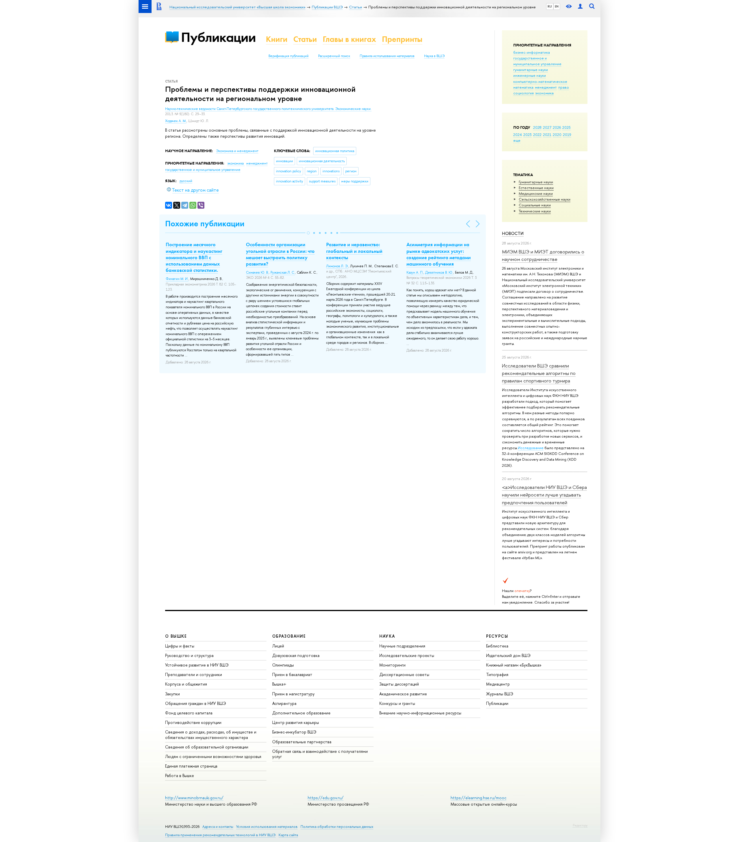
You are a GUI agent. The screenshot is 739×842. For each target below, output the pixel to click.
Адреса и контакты (217, 826)
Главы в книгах (349, 39)
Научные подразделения (402, 646)
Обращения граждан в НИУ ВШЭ (195, 703)
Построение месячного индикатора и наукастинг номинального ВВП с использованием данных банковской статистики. (194, 257)
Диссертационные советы (404, 674)
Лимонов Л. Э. (337, 266)
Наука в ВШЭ (434, 56)
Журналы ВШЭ (499, 694)
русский (186, 181)
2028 (537, 127)
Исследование (531, 447)
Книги (277, 39)
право (563, 87)
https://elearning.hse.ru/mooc (478, 797)
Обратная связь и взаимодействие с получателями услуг (320, 753)
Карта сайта (288, 834)
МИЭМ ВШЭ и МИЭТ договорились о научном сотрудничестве (543, 255)
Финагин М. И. (177, 279)
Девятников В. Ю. (439, 272)
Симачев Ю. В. (257, 272)
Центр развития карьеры (295, 722)
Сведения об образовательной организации (206, 747)
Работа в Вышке (179, 775)
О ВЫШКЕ (176, 636)
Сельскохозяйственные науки (544, 199)
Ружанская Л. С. (282, 272)
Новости (513, 233)
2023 (527, 134)
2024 (517, 134)
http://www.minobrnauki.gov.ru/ (194, 797)
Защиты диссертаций (399, 684)
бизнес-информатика (531, 52)
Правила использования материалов (387, 56)
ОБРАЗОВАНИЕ (289, 636)
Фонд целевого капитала (188, 713)
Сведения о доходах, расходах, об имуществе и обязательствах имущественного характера (210, 734)
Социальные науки (535, 205)
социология (523, 93)
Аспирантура (284, 703)
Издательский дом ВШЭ (508, 655)
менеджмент (546, 87)
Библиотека (497, 646)
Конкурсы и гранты (397, 703)
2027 (547, 127)
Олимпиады (283, 665)
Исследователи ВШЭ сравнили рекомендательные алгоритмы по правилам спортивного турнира (539, 373)
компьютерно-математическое (540, 81)
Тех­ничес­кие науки (535, 211)
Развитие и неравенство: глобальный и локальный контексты (354, 250)
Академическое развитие (403, 694)
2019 (567, 134)
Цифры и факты (179, 646)
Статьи (305, 39)
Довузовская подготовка (296, 655)
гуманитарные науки (530, 69)
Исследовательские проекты (406, 655)
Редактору (580, 825)
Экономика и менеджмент (237, 151)
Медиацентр (498, 684)
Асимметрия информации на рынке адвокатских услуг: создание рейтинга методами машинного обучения (438, 254)
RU (550, 6)
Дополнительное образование (301, 713)
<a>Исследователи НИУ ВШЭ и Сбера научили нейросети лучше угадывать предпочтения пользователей (544, 495)
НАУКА (387, 636)
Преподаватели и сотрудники (193, 674)
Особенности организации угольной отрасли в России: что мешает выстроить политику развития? (280, 254)
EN (557, 6)
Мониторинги (392, 665)
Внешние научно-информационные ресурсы (420, 713)
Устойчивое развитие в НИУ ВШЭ (197, 665)
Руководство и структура (189, 655)
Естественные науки (536, 187)
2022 (537, 134)
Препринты (402, 39)
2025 (566, 127)
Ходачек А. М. (175, 121)
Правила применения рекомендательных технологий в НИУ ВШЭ (220, 834)
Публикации (218, 37)
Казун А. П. (414, 272)
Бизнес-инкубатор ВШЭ (294, 732)
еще (516, 140)
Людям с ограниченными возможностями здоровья (213, 756)
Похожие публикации (205, 224)
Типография (497, 674)
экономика (544, 93)
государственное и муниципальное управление (537, 60)
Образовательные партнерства (301, 741)
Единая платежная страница (191, 766)
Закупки (172, 694)
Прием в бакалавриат (292, 674)
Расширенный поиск (334, 56)
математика (523, 87)
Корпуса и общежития (186, 684)
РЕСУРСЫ (497, 636)
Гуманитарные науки (536, 181)
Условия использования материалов (267, 826)
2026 (557, 127)
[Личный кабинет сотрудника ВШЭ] (580, 6)
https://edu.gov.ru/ (326, 797)
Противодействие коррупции (193, 722)
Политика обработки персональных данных (337, 826)
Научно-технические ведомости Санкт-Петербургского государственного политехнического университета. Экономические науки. (268, 109)
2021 (547, 134)
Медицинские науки (536, 193)
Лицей (278, 646)
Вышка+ (279, 684)
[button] (308, 233)
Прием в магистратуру (293, 694)
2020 (557, 134)
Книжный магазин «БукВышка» (514, 665)
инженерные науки (529, 75)
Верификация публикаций (288, 56)
